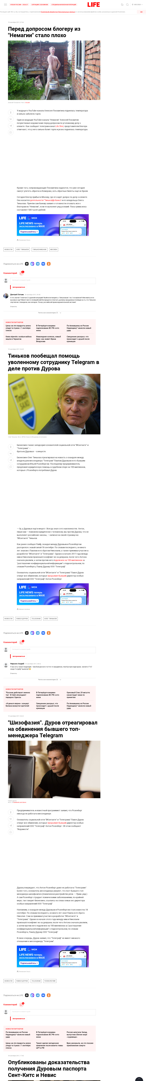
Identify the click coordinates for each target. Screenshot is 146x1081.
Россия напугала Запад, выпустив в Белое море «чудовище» (77, 1034)
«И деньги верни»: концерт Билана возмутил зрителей (17, 704)
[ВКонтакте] (43, 264)
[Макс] (32, 264)
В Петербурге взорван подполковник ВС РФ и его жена (47, 328)
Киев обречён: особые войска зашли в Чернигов (18, 337)
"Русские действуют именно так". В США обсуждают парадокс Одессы (18, 695)
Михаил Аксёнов (24, 609)
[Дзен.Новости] (27, 264)
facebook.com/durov (19, 802)
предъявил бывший (57, 575)
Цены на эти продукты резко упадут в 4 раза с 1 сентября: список (18, 328)
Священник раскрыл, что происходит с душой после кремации (78, 339)
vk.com (27, 102)
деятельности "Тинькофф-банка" (45, 200)
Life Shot (59, 126)
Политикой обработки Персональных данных (58, 12)
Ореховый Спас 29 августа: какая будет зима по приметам (78, 695)
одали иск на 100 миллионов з (69, 560)
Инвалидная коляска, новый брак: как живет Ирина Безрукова (48, 339)
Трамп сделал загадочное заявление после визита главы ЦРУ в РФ (49, 1045)
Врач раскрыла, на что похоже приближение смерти (80, 1044)
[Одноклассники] (48, 264)
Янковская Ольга (24, 240)
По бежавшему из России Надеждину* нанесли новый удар (79, 328)
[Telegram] (37, 264)
